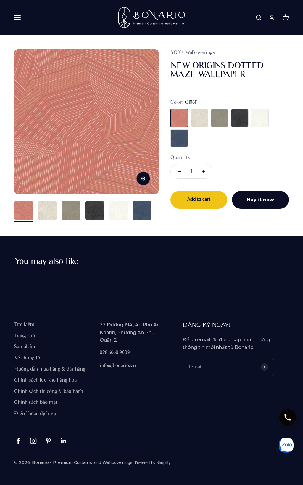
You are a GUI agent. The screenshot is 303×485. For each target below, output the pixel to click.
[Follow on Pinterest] (48, 441)
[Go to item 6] (142, 211)
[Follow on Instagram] (33, 441)
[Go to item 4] (94, 211)
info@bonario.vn (118, 365)
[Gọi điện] (287, 417)
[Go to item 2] (47, 211)
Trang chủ (24, 336)
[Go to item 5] (118, 211)
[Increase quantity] (203, 171)
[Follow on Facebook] (18, 441)
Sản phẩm (24, 346)
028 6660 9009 (115, 352)
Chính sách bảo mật (36, 402)
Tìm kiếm (24, 324)
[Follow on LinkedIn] (63, 441)
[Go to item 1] (23, 211)
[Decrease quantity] (179, 171)
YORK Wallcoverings (192, 52)
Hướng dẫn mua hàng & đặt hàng (50, 369)
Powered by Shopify (152, 463)
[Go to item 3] (71, 211)
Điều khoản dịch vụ (35, 413)
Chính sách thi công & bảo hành (48, 391)
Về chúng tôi (27, 358)
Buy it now (260, 199)
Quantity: (180, 157)
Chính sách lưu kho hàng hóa (45, 380)
